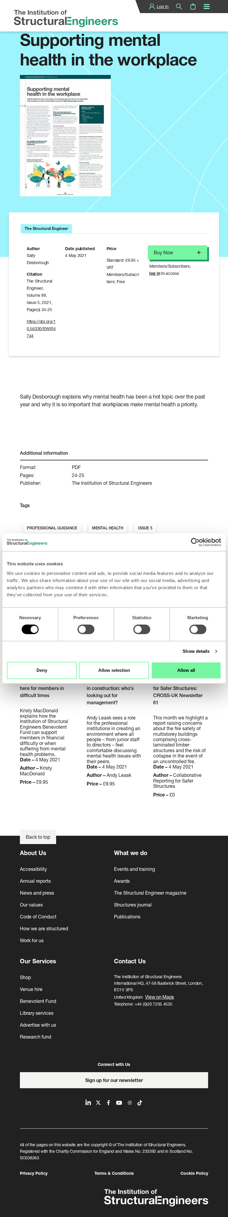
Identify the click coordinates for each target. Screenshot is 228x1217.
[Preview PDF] (65, 135)
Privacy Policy (34, 1173)
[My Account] (152, 6)
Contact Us (130, 961)
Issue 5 (145, 528)
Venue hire (31, 989)
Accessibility (33, 869)
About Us (33, 852)
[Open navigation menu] (206, 6)
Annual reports (35, 881)
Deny (42, 670)
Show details (196, 651)
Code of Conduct (38, 916)
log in (154, 273)
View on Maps (159, 997)
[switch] (85, 629)
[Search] (179, 6)
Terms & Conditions (114, 1173)
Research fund (35, 1036)
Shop (25, 977)
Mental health (107, 528)
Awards (122, 881)
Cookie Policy (194, 1173)
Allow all (186, 670)
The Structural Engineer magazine (150, 893)
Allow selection (114, 670)
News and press (37, 893)
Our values (31, 904)
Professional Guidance (52, 528)
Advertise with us (38, 1025)
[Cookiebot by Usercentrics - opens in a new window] (195, 542)
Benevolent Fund (38, 1001)
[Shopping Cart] (193, 6)
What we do (130, 852)
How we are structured (44, 928)
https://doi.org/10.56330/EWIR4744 (41, 328)
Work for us (32, 940)
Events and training (134, 869)
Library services (36, 1013)
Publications (127, 916)
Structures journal (133, 904)
